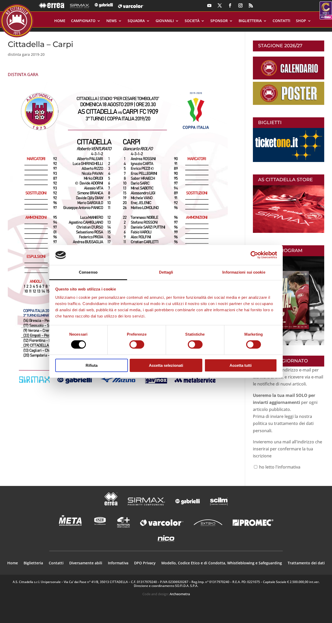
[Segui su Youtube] (209, 5)
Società (192, 21)
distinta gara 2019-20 (26, 54)
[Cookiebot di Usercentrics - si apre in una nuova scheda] (254, 255)
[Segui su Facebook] (230, 5)
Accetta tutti (241, 365)
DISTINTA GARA (23, 74)
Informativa (118, 563)
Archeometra (180, 594)
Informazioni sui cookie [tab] (243, 272)
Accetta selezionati (166, 365)
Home (59, 21)
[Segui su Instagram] (240, 5)
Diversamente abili (85, 563)
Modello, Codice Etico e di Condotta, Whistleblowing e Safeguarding (221, 563)
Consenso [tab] (88, 272)
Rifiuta (92, 365)
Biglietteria (250, 21)
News (111, 21)
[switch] (136, 344)
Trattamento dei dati (306, 563)
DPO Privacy (145, 563)
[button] (118, 238)
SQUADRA (136, 21)
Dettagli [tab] (166, 272)
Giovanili (165, 21)
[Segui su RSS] (251, 5)
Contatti (281, 21)
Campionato (83, 21)
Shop (301, 21)
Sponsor (219, 21)
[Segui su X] (220, 5)
